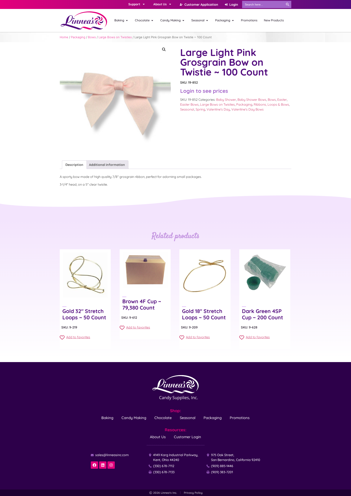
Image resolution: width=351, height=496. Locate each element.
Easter (282, 99)
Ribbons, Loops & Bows (271, 104)
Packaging (78, 37)
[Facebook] (94, 465)
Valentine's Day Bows (247, 109)
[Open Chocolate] (152, 20)
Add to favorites (78, 337)
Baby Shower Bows (251, 99)
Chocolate (163, 417)
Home (64, 37)
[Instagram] (111, 465)
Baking (107, 417)
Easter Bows (189, 104)
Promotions (240, 417)
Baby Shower (226, 99)
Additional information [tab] (107, 165)
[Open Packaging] (232, 20)
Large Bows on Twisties (115, 37)
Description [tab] (74, 165)
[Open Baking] (126, 20)
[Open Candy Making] (183, 20)
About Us (158, 437)
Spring (200, 109)
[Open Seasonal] (207, 20)
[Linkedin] (102, 465)
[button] (164, 49)
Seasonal (187, 109)
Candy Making (133, 417)
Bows (92, 37)
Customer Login (187, 437)
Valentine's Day (218, 109)
